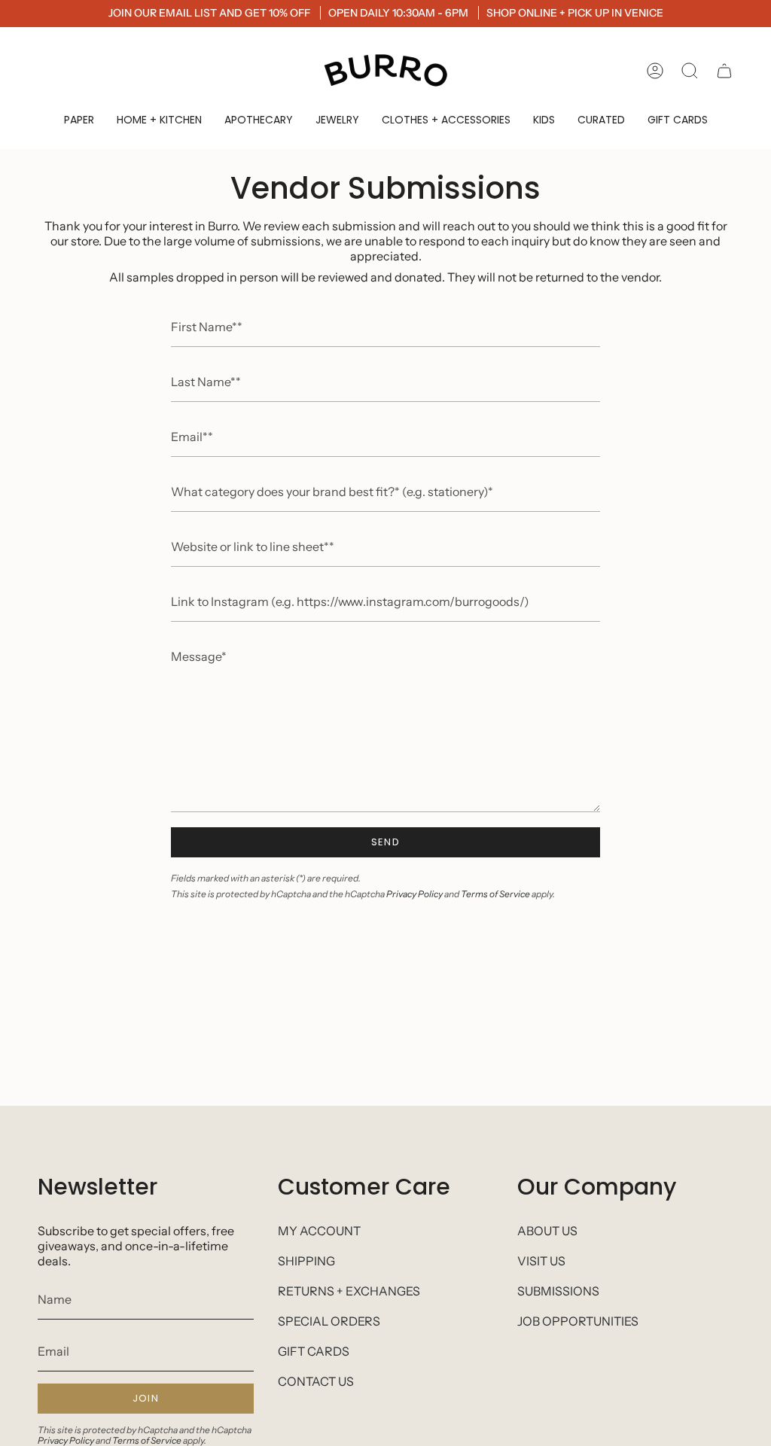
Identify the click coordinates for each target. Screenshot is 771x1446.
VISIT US (541, 1260)
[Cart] (724, 71)
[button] (79, 120)
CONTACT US (316, 1381)
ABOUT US (547, 1230)
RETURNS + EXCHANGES (349, 1290)
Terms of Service (495, 894)
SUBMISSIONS (558, 1290)
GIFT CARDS (313, 1351)
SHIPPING (306, 1260)
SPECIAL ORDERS (329, 1321)
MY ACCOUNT (319, 1230)
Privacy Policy (414, 894)
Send (385, 842)
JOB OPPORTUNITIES (577, 1321)
